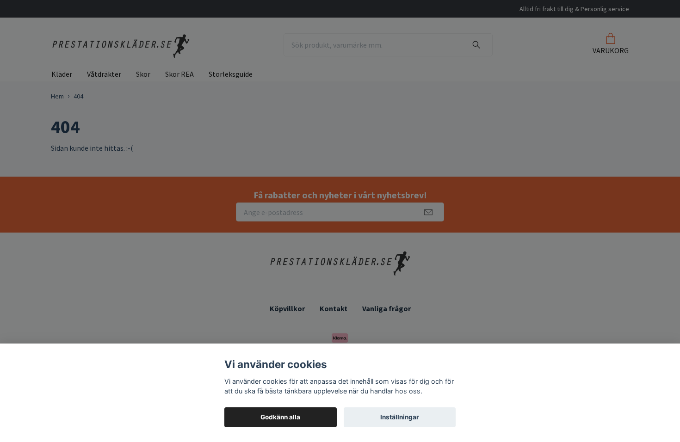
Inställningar (399, 417)
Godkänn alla (280, 417)
